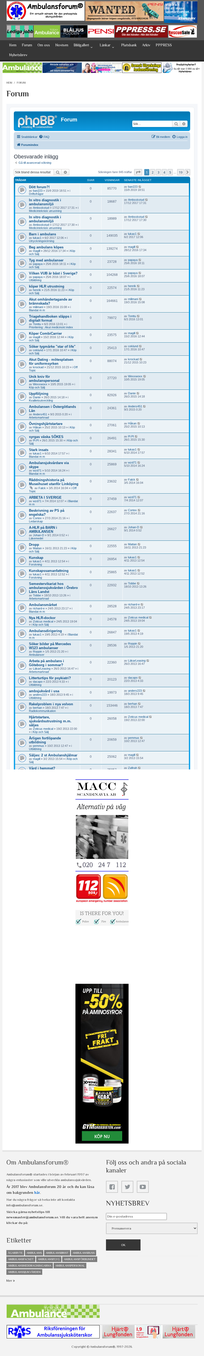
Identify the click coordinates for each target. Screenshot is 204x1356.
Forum (27, 45)
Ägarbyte (15, 1252)
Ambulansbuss (84, 1252)
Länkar (105, 45)
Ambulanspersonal (70, 1265)
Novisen (61, 45)
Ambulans (34, 1252)
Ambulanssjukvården (24, 1271)
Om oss (43, 45)
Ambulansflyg (49, 1259)
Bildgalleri (81, 45)
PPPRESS (164, 45)
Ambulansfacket (21, 1259)
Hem (12, 45)
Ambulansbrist (57, 1252)
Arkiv (146, 45)
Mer (9, 1281)
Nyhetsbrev (18, 55)
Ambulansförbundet (80, 1259)
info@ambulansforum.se (24, 1205)
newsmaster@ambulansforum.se (32, 1217)
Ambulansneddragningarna (29, 1265)
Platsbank (129, 45)
